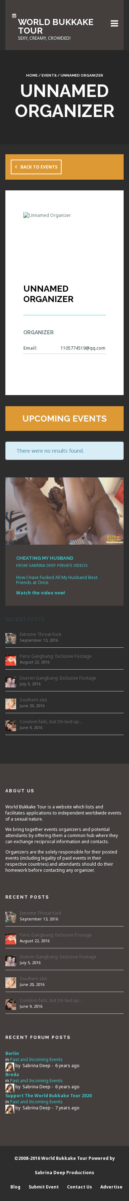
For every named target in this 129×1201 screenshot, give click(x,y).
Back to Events (38, 167)
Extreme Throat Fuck (40, 634)
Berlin (12, 1053)
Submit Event (44, 1187)
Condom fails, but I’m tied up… (51, 722)
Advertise (111, 1187)
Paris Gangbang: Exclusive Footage (56, 656)
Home (32, 75)
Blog (15, 1187)
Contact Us (79, 1187)
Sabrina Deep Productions (64, 1173)
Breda (12, 1074)
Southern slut (33, 700)
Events (49, 75)
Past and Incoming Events (36, 1059)
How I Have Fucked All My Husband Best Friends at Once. (56, 579)
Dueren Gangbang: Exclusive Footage (58, 678)
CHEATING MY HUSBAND (44, 558)
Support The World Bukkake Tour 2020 (48, 1096)
